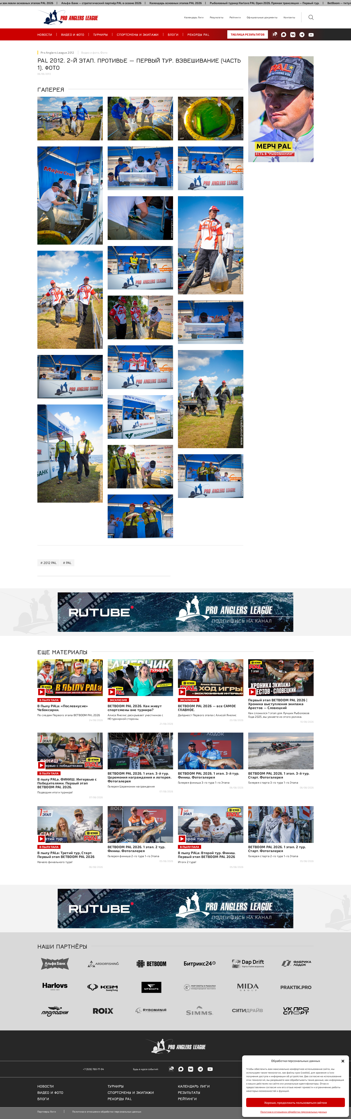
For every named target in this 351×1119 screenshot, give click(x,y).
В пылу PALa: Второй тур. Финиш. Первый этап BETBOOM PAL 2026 (207, 854)
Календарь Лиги (194, 17)
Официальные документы (262, 17)
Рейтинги (235, 17)
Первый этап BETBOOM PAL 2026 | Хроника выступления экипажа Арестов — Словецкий (277, 703)
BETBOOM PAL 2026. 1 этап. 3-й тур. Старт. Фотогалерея (279, 775)
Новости (44, 34)
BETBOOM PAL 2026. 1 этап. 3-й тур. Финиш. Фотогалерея (208, 775)
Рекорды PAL (198, 34)
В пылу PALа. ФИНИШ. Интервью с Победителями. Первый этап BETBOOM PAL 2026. (67, 783)
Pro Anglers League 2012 (57, 52)
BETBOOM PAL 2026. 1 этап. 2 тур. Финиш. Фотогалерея (136, 848)
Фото (103, 52)
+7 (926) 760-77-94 (93, 1069)
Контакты (289, 17)
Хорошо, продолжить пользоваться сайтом (295, 1103)
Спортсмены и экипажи (137, 34)
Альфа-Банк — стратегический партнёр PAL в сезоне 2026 (52, 3)
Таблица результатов (247, 34)
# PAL (67, 563)
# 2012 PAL (48, 563)
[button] (343, 1061)
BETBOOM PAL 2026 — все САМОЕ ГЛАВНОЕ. (207, 707)
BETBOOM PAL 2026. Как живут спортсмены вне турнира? (135, 707)
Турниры (100, 34)
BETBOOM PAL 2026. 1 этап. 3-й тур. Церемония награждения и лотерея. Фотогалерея (139, 777)
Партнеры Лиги (46, 1111)
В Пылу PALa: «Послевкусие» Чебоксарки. (62, 707)
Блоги (173, 34)
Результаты (216, 17)
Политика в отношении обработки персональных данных (293, 1111)
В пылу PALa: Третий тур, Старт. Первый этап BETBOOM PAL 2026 (66, 854)
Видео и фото (72, 34)
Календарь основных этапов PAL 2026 (126, 3)
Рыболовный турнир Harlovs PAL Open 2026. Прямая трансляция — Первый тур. (215, 3)
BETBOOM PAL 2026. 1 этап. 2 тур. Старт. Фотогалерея (277, 848)
